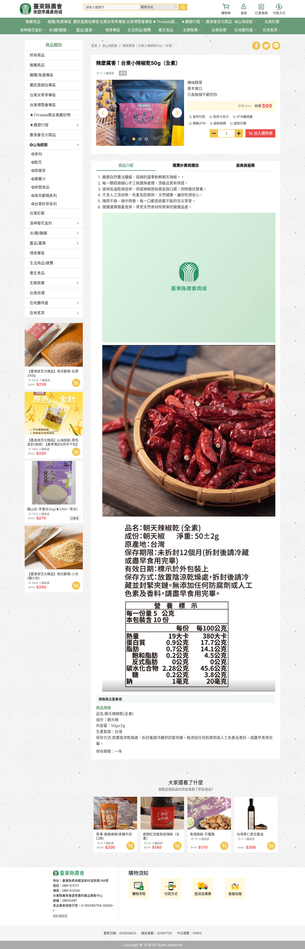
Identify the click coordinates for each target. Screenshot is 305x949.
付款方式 (279, 13)
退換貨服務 (245, 165)
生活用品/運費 (41, 263)
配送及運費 (203, 894)
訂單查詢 (261, 13)
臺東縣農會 (47, 9)
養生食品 (37, 273)
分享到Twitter (266, 46)
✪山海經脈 (39, 145)
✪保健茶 (38, 170)
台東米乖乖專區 (43, 95)
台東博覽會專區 (43, 105)
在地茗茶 (37, 313)
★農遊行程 (39, 125)
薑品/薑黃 (38, 243)
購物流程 (138, 894)
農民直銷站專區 (43, 85)
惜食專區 (37, 253)
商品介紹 (125, 165)
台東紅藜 (37, 213)
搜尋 (183, 7)
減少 (214, 133)
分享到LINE (276, 46)
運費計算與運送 (186, 165)
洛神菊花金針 (41, 223)
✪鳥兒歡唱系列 (44, 195)
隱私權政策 (60, 915)
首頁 (94, 46)
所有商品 (37, 55)
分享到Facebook (256, 46)
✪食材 (36, 154)
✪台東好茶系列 (44, 204)
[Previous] (103, 113)
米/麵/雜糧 (38, 233)
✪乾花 (36, 162)
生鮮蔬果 (37, 283)
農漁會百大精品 (43, 135)
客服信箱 (235, 894)
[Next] (177, 113)
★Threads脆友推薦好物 (50, 115)
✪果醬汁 (38, 179)
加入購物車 (76, 383)
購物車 (226, 13)
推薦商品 (37, 65)
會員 (244, 13)
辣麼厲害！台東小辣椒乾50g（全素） (148, 46)
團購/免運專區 (41, 75)
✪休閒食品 (40, 187)
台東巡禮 (37, 293)
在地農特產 (39, 303)
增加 (239, 133)
